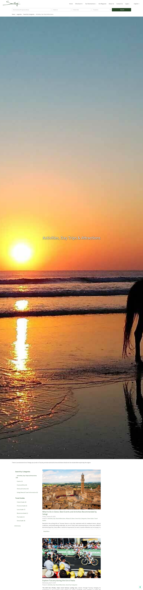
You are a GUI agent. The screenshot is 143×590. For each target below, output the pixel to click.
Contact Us (119, 4)
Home (71, 4)
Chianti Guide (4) (21, 502)
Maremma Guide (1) (22, 513)
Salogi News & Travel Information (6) (27, 492)
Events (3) (19, 481)
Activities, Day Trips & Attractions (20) (26, 476)
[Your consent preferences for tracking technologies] (140, 587)
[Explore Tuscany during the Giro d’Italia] (71, 558)
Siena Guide (90, 518)
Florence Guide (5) (21, 506)
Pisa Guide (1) (20, 517)
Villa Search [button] (78, 4)
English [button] (135, 4)
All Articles (17, 526)
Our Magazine (102, 4)
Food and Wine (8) (21, 485)
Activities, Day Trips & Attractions (56, 518)
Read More (46, 531)
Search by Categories (81, 518)
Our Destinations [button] (90, 4)
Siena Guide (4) (20, 520)
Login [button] (126, 4)
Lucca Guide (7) (20, 509)
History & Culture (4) (22, 489)
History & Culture (70, 518)
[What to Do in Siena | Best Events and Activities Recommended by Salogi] (71, 489)
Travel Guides (20, 498)
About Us (111, 4)
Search (122, 10)
